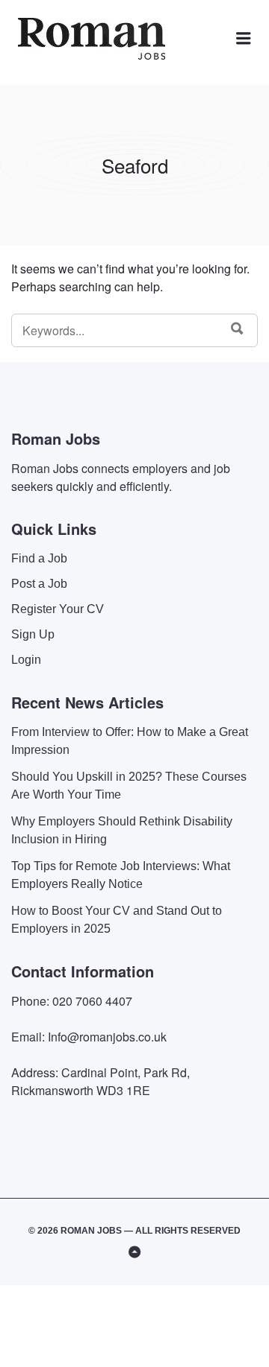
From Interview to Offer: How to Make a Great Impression (129, 741)
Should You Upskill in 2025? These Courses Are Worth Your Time (129, 785)
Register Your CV (57, 609)
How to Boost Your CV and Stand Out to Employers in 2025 (116, 919)
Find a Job (39, 558)
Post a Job (39, 583)
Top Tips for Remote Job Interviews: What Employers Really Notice (120, 875)
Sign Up (33, 634)
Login (26, 659)
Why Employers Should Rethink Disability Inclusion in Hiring (121, 830)
